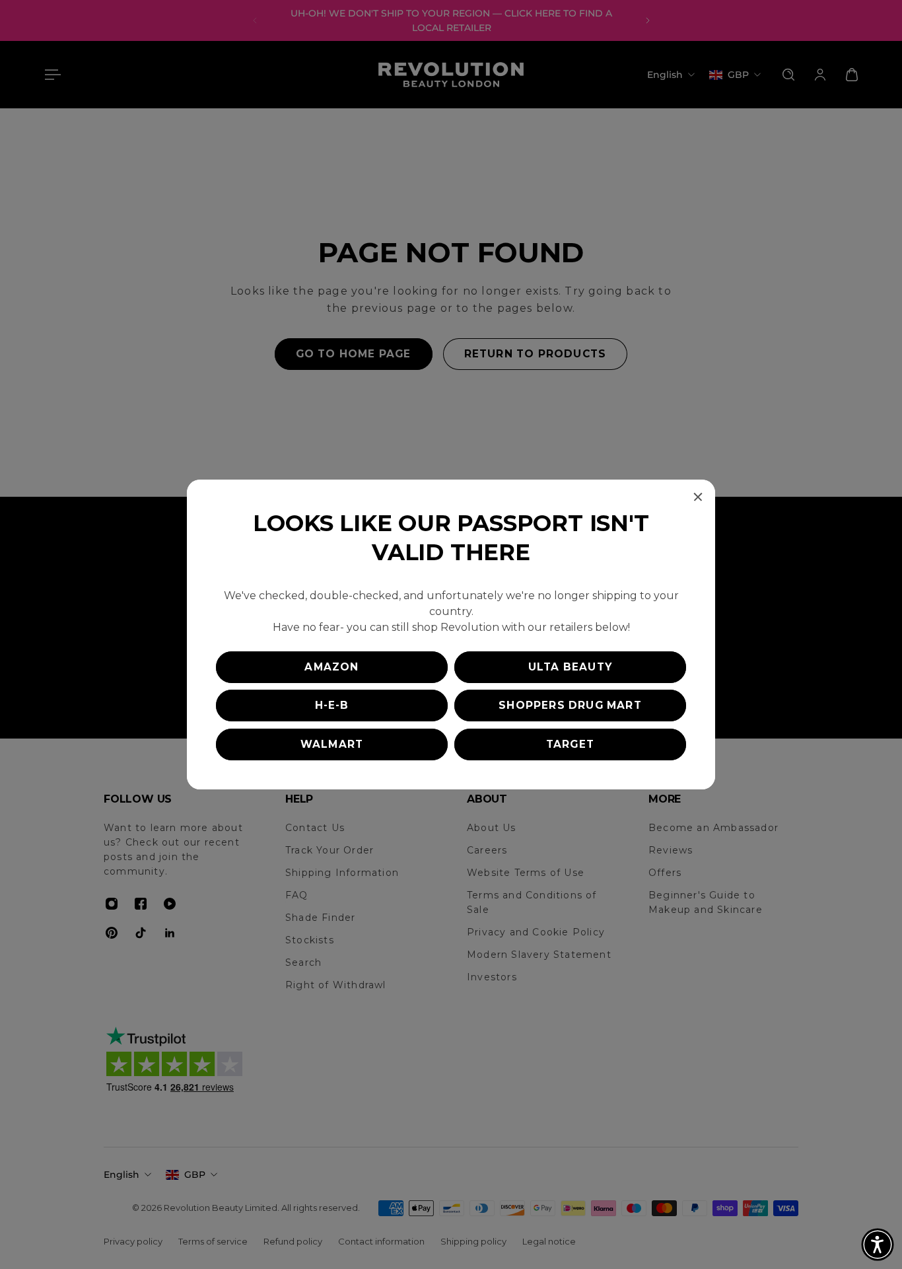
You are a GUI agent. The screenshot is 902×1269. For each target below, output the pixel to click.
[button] (877, 1244)
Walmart (331, 744)
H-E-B (332, 705)
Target (570, 744)
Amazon (331, 667)
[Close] (698, 497)
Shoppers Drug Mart (570, 705)
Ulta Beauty (570, 667)
